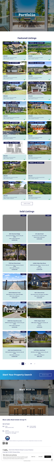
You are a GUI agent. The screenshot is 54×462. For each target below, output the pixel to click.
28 (31, 363)
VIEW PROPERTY (14, 228)
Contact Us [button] (27, 405)
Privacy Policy (16, 452)
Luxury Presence (29, 450)
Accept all (48, 456)
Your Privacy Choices (27, 460)
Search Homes (27, 203)
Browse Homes (45, 374)
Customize (40, 456)
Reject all (33, 456)
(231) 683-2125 (33, 427)
